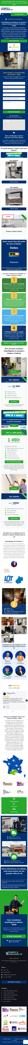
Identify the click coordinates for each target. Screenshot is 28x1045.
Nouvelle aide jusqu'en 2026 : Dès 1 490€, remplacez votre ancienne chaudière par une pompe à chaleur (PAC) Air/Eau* (14, 3)
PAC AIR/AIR (14, 488)
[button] (2, 14)
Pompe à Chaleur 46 (14, 958)
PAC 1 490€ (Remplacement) (14, 461)
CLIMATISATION (14, 518)
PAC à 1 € (14, 425)
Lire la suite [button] (6, 703)
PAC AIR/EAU (14, 371)
